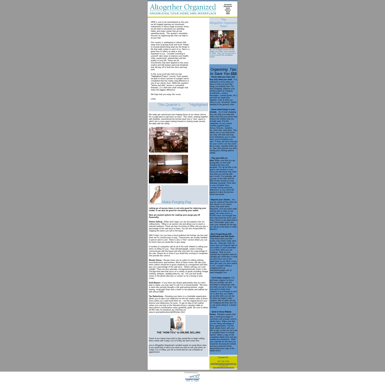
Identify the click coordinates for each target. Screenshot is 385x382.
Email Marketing (190, 372)
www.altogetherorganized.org (223, 367)
